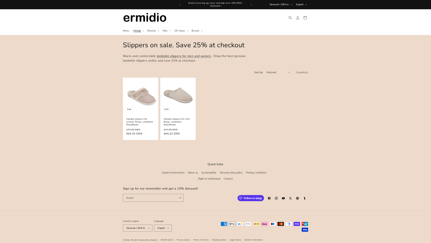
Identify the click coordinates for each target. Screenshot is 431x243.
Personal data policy (231, 172)
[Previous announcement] (179, 4)
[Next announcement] (251, 4)
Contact (228, 178)
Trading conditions (256, 172)
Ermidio (134, 240)
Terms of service (201, 240)
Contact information (253, 240)
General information (173, 172)
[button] (138, 30)
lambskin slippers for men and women (184, 56)
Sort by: (258, 72)
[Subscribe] (179, 198)
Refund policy (167, 240)
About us (193, 172)
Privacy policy (183, 240)
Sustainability (209, 172)
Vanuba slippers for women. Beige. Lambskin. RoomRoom (140, 122)
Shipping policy (219, 240)
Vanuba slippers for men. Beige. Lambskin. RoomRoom (177, 122)
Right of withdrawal (209, 178)
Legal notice (235, 240)
